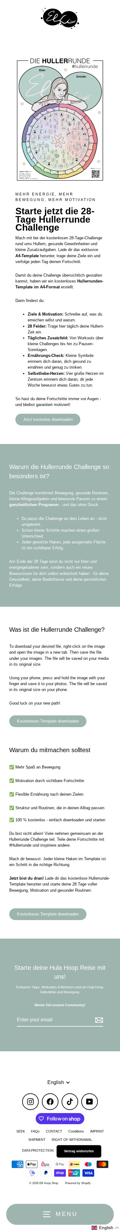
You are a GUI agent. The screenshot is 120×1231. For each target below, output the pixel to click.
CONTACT (54, 1131)
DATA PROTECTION (38, 1150)
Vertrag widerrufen (79, 1151)
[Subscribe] (98, 1020)
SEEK (20, 1131)
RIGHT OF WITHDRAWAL (72, 1139)
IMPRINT (97, 1131)
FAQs (35, 1131)
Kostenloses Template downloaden (48, 721)
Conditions (76, 1131)
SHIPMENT (37, 1139)
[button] (105, 1228)
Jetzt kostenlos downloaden (48, 419)
